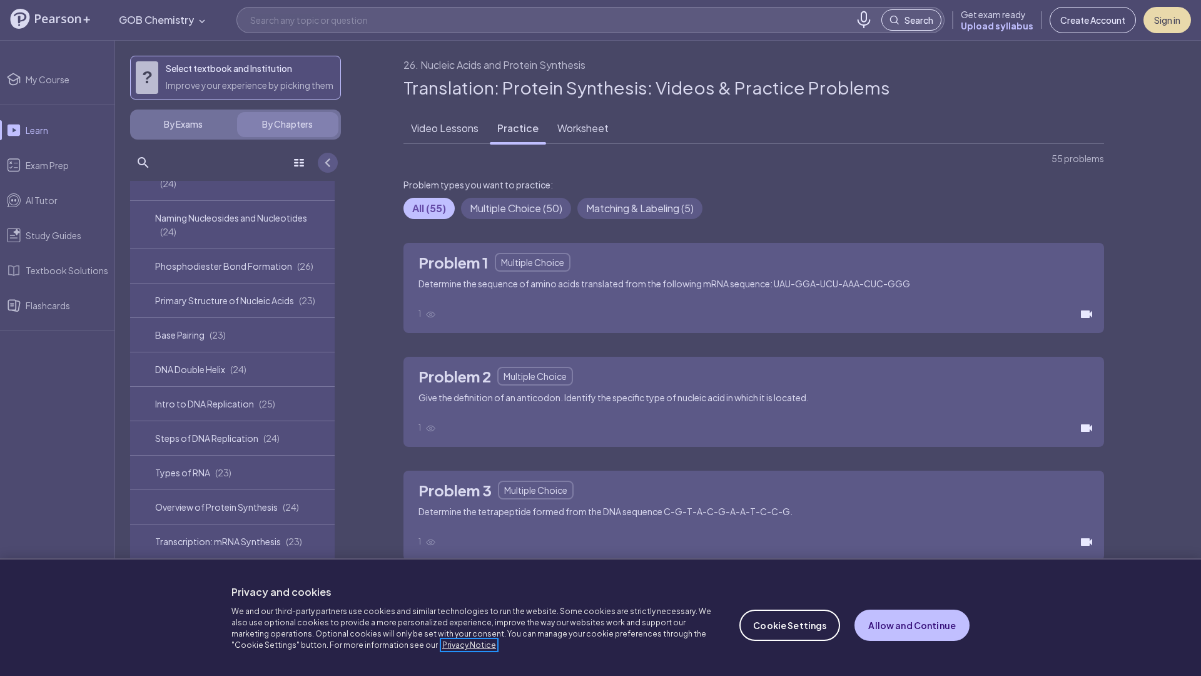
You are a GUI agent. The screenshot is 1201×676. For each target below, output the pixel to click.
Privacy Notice (469, 645)
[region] (600, 617)
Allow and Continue (912, 625)
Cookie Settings (789, 625)
